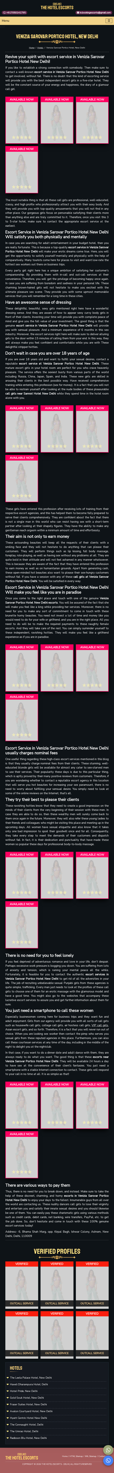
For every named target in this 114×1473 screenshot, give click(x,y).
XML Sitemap (90, 1456)
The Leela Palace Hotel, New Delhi (31, 1377)
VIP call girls (100, 1025)
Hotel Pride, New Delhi (23, 1391)
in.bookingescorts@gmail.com (95, 12)
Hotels (40, 47)
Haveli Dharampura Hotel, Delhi (29, 1384)
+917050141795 (16, 12)
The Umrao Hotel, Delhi (24, 1431)
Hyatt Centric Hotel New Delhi (28, 1418)
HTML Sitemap (76, 1456)
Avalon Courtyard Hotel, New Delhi (31, 1411)
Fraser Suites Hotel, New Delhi (28, 1404)
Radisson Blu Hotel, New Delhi (28, 1438)
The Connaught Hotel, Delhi (26, 1424)
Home (31, 47)
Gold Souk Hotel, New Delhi (27, 1398)
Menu (5, 21)
